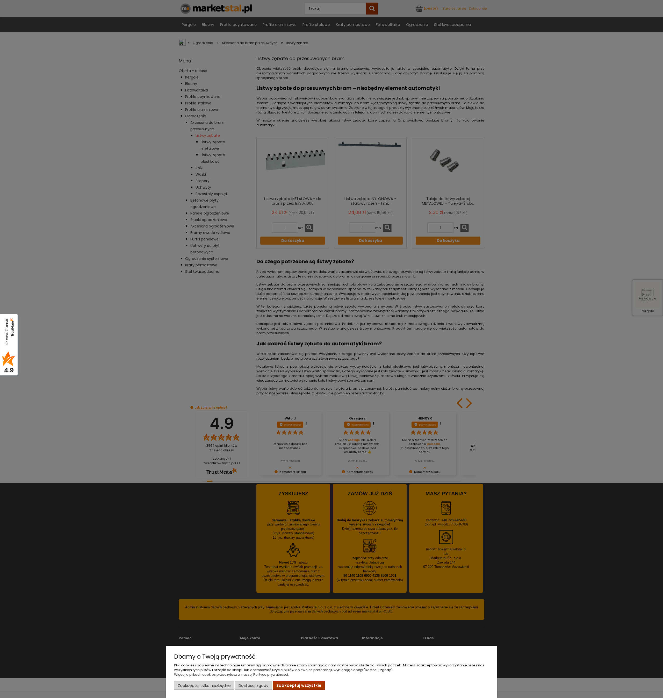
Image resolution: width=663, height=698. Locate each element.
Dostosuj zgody (253, 685)
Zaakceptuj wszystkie (298, 685)
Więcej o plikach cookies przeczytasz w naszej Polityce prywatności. (231, 674)
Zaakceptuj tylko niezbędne (204, 685)
